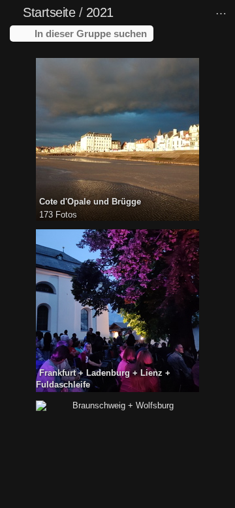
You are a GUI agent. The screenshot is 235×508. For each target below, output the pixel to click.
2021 (100, 12)
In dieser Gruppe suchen (91, 33)
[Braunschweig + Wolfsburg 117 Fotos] (117, 406)
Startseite (49, 12)
